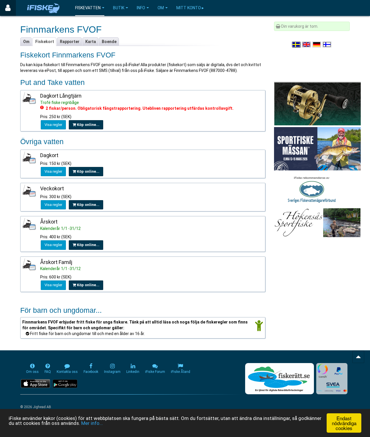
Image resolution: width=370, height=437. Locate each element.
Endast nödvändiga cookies (344, 423)
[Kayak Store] (317, 103)
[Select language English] (306, 44)
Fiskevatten (88, 7)
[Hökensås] (317, 222)
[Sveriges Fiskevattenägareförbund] (311, 189)
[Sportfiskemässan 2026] (317, 148)
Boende (109, 41)
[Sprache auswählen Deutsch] (317, 44)
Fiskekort (44, 41)
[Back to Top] (358, 357)
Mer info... (92, 423)
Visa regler (53, 124)
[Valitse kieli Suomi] (327, 44)
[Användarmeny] (8, 8)
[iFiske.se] (43, 8)
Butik (118, 7)
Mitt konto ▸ (190, 7)
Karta (90, 41)
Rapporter (69, 41)
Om (161, 7)
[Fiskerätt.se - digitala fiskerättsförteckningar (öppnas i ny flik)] (279, 378)
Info (141, 7)
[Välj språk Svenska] (296, 44)
